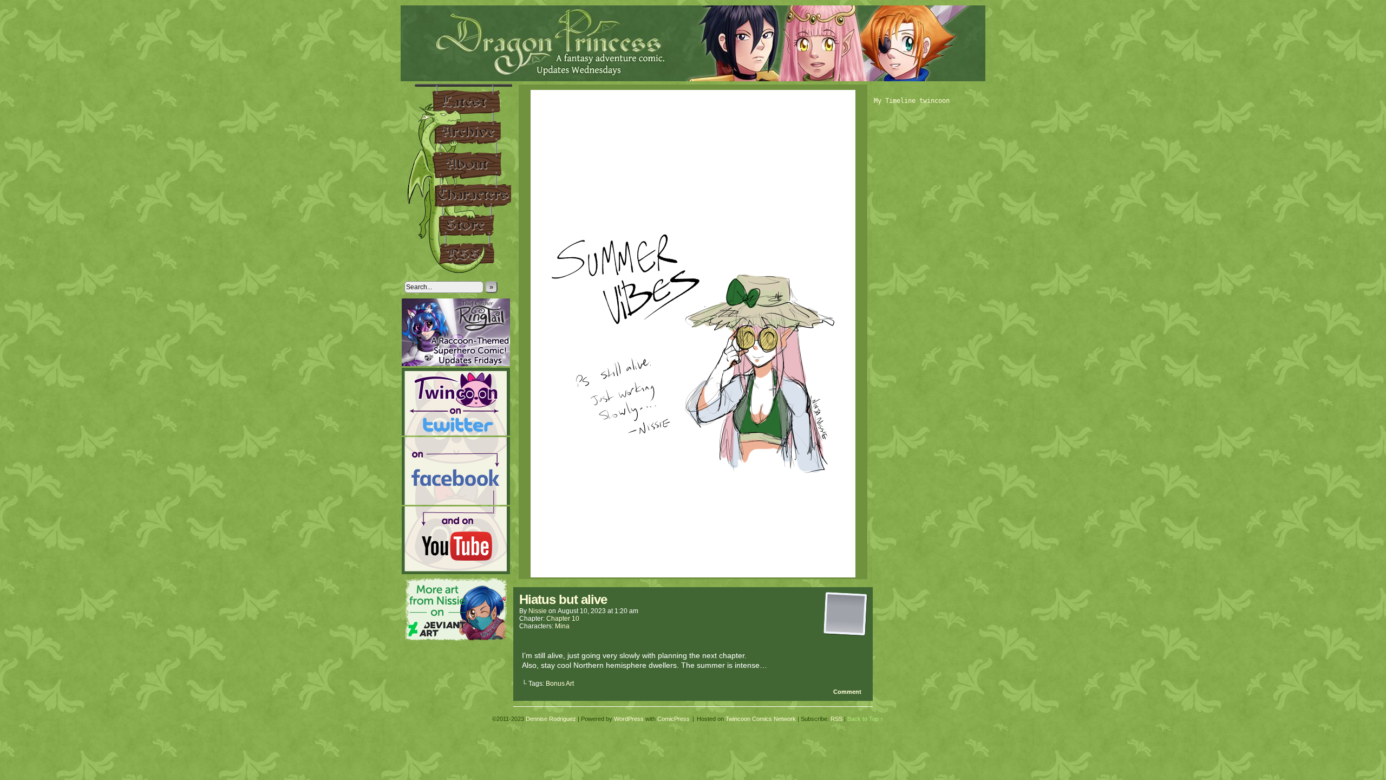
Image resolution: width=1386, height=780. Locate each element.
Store (458, 226)
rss (458, 257)
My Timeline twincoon (912, 101)
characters (458, 196)
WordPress (629, 719)
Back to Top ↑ (865, 719)
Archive (458, 133)
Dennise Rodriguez (551, 719)
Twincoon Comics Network (760, 719)
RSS (836, 719)
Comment (848, 691)
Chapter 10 (562, 618)
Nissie (537, 611)
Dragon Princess (693, 43)
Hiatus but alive (563, 599)
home (458, 100)
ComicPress (673, 719)
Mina (562, 626)
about (458, 164)
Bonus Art (560, 683)
